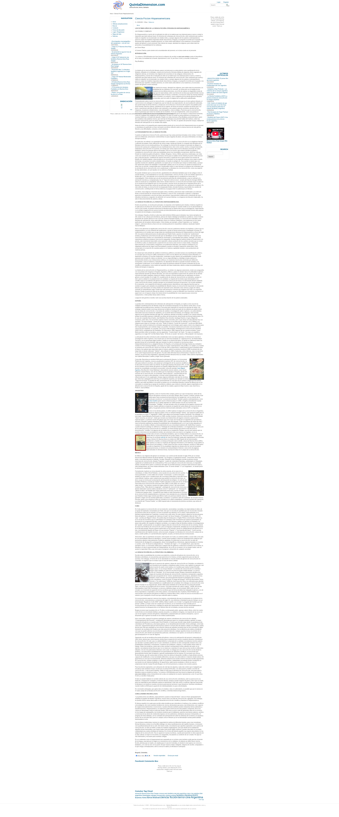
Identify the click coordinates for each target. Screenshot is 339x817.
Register (226, 2)
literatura (188, 795)
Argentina (197, 797)
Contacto (115, 28)
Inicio (111, 13)
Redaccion (151, 22)
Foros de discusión (118, 30)
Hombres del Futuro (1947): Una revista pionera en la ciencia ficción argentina (217, 119)
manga (153, 795)
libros (138, 25)
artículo (163, 437)
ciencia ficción (169, 797)
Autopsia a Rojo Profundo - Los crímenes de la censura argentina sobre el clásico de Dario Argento (217, 90)
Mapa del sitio (117, 34)
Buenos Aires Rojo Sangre (150, 793)
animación (138, 793)
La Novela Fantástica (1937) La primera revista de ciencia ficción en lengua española (217, 97)
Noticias (115, 36)
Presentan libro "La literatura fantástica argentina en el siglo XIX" (120, 71)
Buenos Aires (140, 797)
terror (181, 797)
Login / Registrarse (118, 32)
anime (173, 795)
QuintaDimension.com (147, 4)
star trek (176, 793)
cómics (168, 795)
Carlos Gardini (152, 401)
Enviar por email (173, 755)
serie (165, 793)
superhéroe (183, 793)
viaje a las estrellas (193, 793)
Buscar (115, 26)
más (131, 109)
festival (156, 797)
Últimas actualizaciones (120, 24)
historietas (146, 795)
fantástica (171, 793)
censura (161, 793)
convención (160, 795)
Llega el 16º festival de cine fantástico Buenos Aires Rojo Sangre (120, 59)
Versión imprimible (159, 755)
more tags (201, 799)
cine (188, 797)
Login (218, 2)
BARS (195, 795)
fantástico (180, 795)
